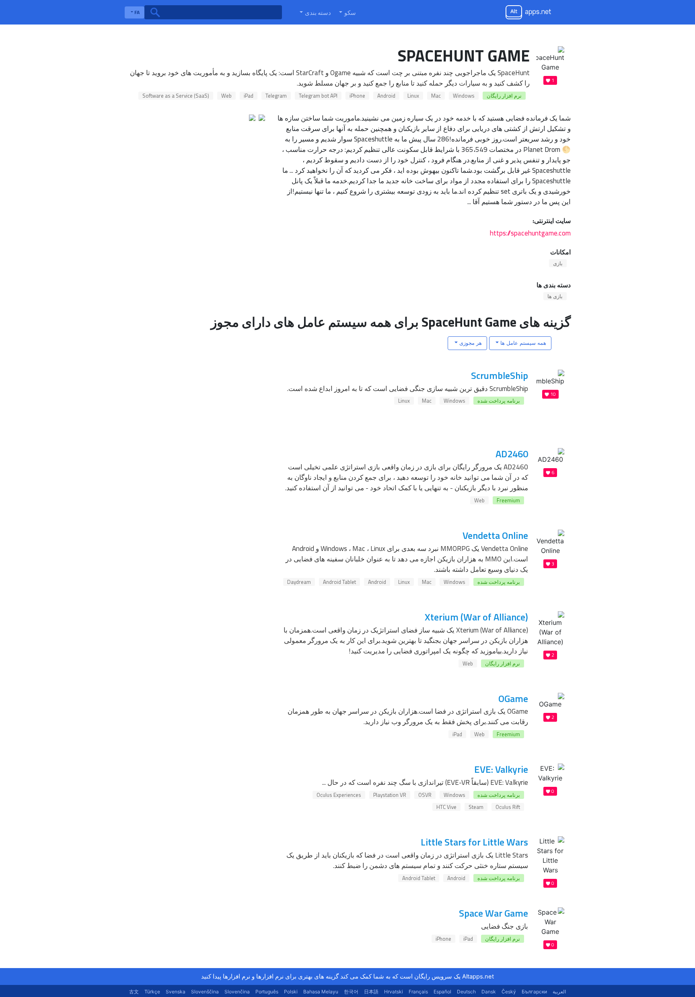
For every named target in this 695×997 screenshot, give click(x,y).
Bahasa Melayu (320, 992)
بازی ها (555, 296)
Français (418, 992)
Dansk (488, 992)
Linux (413, 96)
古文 (134, 992)
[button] (346, 12)
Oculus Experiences (339, 795)
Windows (464, 96)
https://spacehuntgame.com (530, 232)
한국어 (351, 992)
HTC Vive (446, 807)
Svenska (175, 992)
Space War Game (493, 913)
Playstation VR (389, 795)
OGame (513, 698)
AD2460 (512, 453)
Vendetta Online (495, 535)
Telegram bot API (318, 96)
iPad (248, 96)
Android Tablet (339, 582)
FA (136, 12)
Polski (291, 992)
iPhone (357, 96)
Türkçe (152, 992)
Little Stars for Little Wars (474, 842)
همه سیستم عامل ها (522, 343)
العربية (559, 992)
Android (386, 96)
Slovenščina (205, 992)
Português (266, 992)
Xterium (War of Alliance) (476, 617)
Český (509, 992)
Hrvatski (393, 992)
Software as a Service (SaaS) (175, 96)
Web (226, 96)
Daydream (299, 582)
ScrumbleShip (499, 375)
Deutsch (466, 992)
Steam (476, 807)
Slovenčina (237, 992)
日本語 (371, 992)
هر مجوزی (470, 343)
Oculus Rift (508, 807)
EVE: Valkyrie (501, 769)
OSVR (425, 795)
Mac (436, 96)
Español (442, 992)
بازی (558, 263)
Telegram (276, 96)
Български (534, 992)
